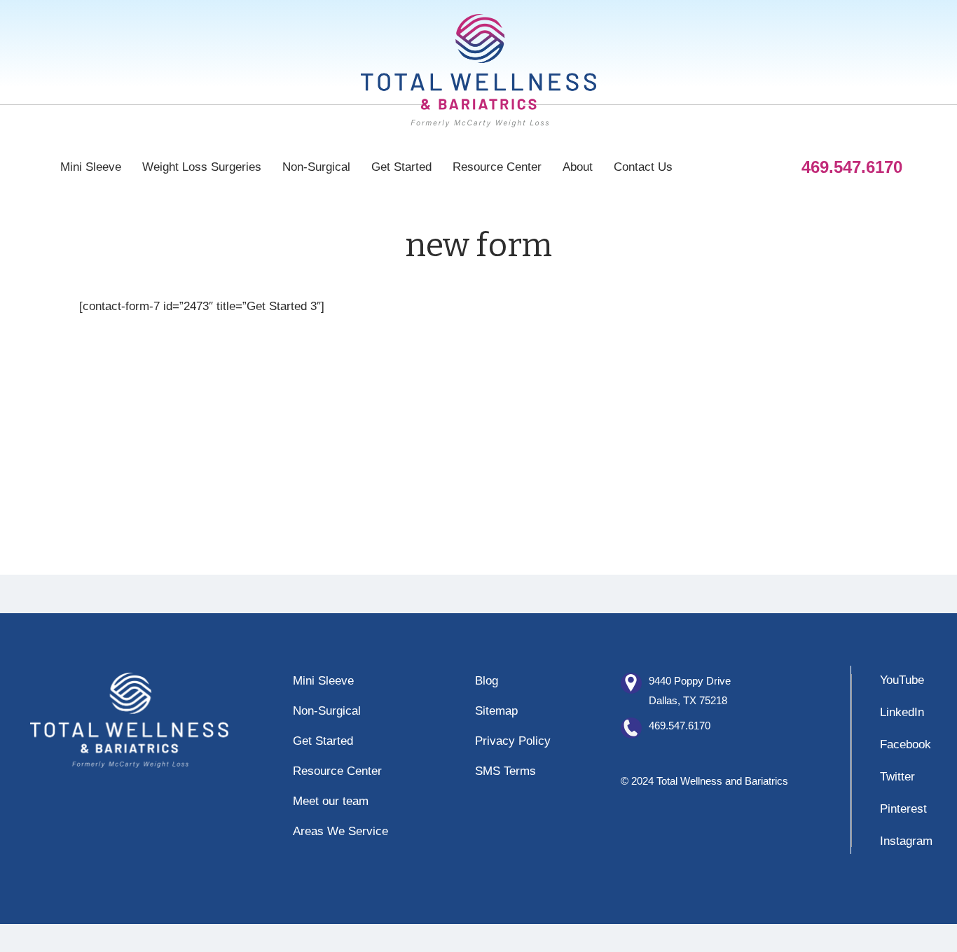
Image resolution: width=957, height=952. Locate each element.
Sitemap (496, 711)
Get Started (401, 167)
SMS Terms (505, 771)
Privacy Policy (513, 741)
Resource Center (497, 167)
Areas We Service (340, 831)
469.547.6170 (679, 726)
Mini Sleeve (90, 167)
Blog (486, 680)
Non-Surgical (316, 167)
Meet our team (331, 801)
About (578, 167)
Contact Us (643, 167)
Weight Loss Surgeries (201, 167)
